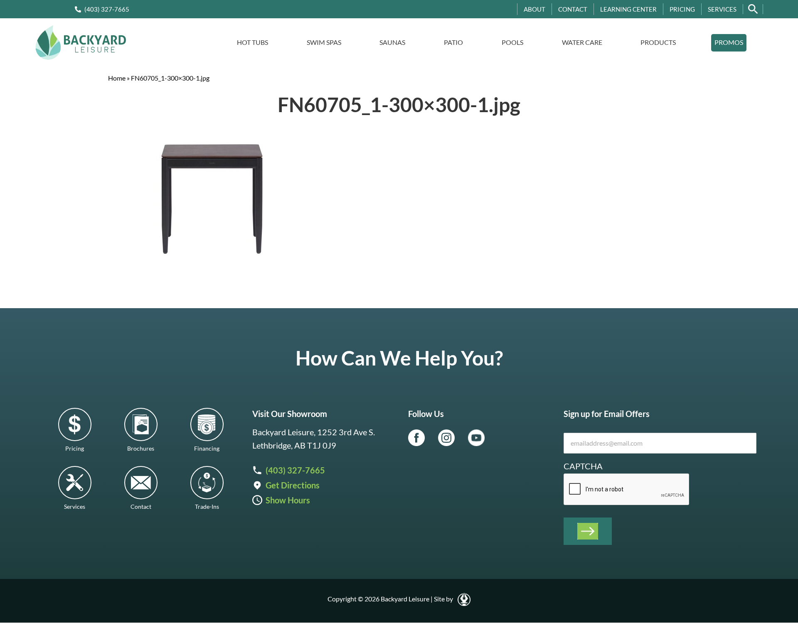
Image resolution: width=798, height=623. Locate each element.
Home (117, 78)
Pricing (682, 9)
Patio (453, 42)
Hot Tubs (252, 42)
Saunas (392, 42)
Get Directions (293, 485)
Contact (572, 9)
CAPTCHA (583, 466)
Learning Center (628, 9)
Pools (512, 42)
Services (722, 9)
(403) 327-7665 (106, 9)
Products (658, 42)
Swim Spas (324, 42)
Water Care (582, 42)
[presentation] (627, 489)
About (534, 9)
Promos (728, 42)
